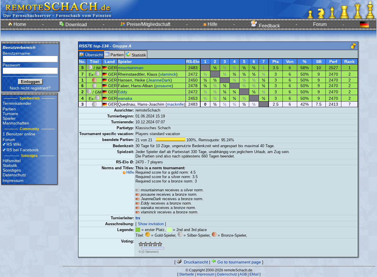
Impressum (13, 180)
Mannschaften (16, 123)
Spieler (9, 118)
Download (75, 24)
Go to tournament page (238, 262)
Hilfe (211, 24)
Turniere (10, 113)
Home (19, 24)
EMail (254, 274)
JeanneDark (159, 80)
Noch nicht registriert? (30, 88)
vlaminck (168, 74)
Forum (320, 24)
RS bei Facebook (22, 149)
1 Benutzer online (19, 134)
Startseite (186, 274)
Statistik (10, 165)
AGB (243, 274)
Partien (9, 109)
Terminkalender (17, 103)
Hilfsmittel (12, 160)
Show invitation (151, 224)
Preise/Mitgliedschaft (147, 24)
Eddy (122, 91)
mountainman (130, 67)
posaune (164, 85)
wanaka (125, 98)
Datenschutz (14, 174)
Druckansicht (195, 262)
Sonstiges (12, 170)
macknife (175, 104)
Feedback (269, 25)
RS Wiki (13, 144)
